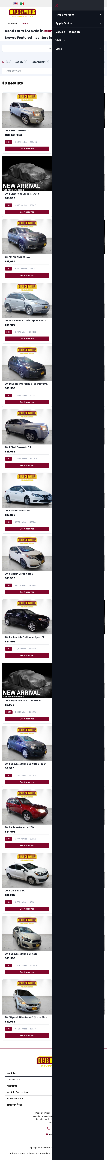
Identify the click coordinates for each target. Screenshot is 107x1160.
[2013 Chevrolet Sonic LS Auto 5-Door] (27, 756)
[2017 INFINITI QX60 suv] (27, 249)
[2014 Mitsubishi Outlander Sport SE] (27, 629)
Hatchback (40, 62)
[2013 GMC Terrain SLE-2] (27, 439)
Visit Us (60, 40)
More (58, 49)
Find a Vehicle (64, 15)
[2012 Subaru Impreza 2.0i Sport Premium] (27, 376)
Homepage (12, 23)
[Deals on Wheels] (22, 13)
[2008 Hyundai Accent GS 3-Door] (27, 693)
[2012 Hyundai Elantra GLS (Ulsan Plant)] (27, 1009)
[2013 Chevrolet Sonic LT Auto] (27, 946)
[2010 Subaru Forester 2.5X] (27, 819)
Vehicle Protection (67, 32)
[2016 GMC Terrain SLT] (27, 123)
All (6, 62)
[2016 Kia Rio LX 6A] (27, 883)
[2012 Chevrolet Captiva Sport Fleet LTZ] (27, 313)
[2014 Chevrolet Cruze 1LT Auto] (27, 186)
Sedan (21, 62)
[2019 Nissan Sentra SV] (27, 503)
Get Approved (27, 148)
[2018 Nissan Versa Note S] (27, 566)
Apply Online (63, 23)
